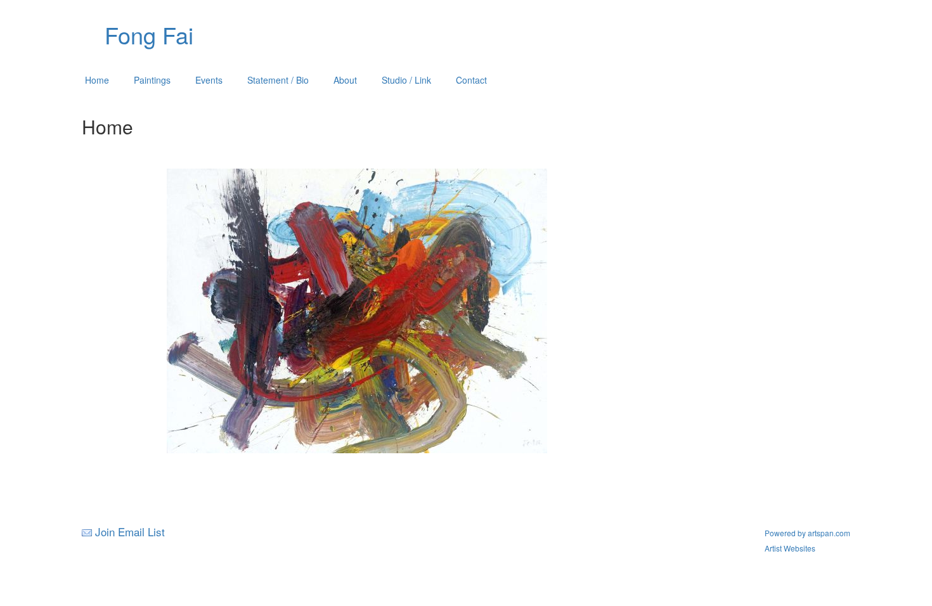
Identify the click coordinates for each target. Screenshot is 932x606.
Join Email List (130, 531)
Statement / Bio (278, 80)
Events (209, 80)
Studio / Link (406, 80)
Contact (471, 80)
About (345, 80)
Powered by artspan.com (807, 532)
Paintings (152, 80)
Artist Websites (790, 548)
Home (97, 80)
